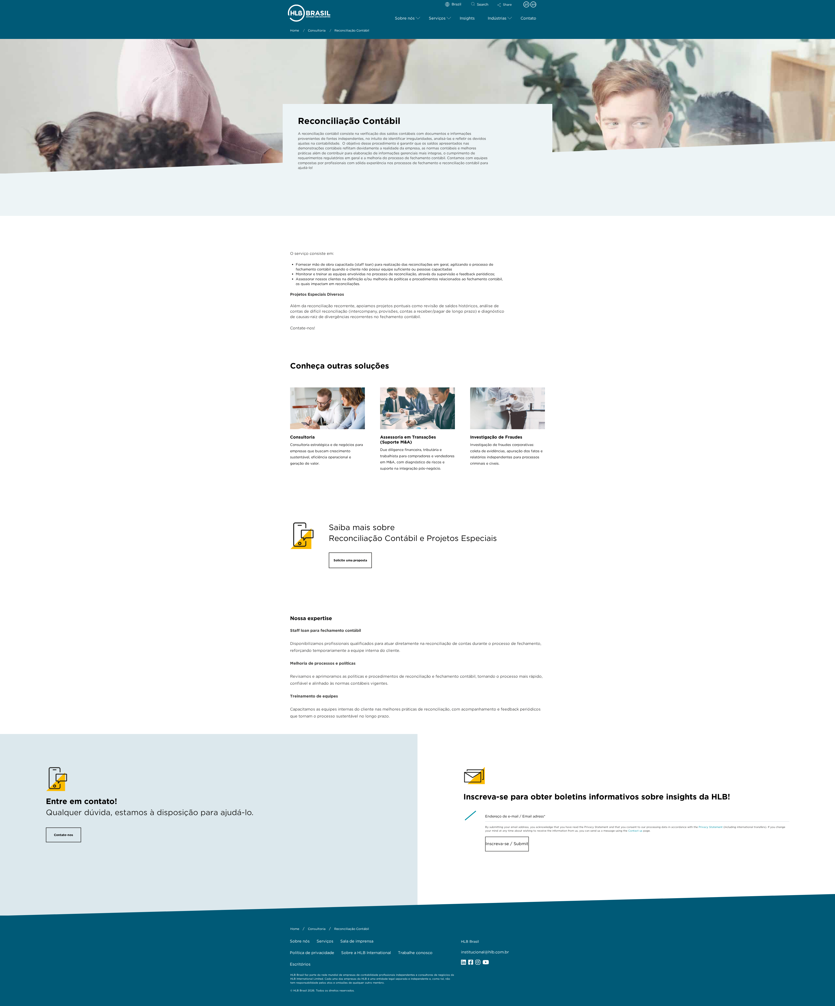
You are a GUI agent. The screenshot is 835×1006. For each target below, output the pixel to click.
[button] (508, 8)
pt (526, 4)
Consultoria (302, 437)
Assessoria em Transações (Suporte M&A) (408, 440)
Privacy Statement (711, 827)
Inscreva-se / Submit (507, 843)
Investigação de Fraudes (496, 437)
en (534, 4)
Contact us (635, 830)
